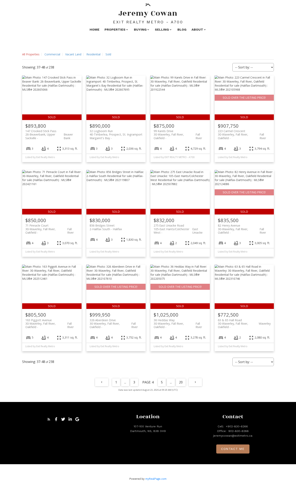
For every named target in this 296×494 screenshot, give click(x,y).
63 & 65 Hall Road (244, 321)
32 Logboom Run (116, 132)
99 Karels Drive (178, 132)
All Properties (30, 54)
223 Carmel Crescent (242, 132)
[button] (49, 419)
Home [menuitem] (94, 29)
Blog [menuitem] (181, 29)
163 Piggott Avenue (49, 321)
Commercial (52, 54)
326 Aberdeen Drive (114, 321)
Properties (115, 29)
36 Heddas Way (178, 321)
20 (181, 382)
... (125, 382)
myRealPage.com (156, 478)
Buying (140, 29)
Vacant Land (73, 54)
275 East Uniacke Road (178, 227)
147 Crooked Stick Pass (49, 132)
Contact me (233, 449)
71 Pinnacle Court (49, 227)
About (197, 29)
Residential (93, 54)
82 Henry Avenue (242, 227)
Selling (162, 29)
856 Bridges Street (106, 227)
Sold (108, 54)
